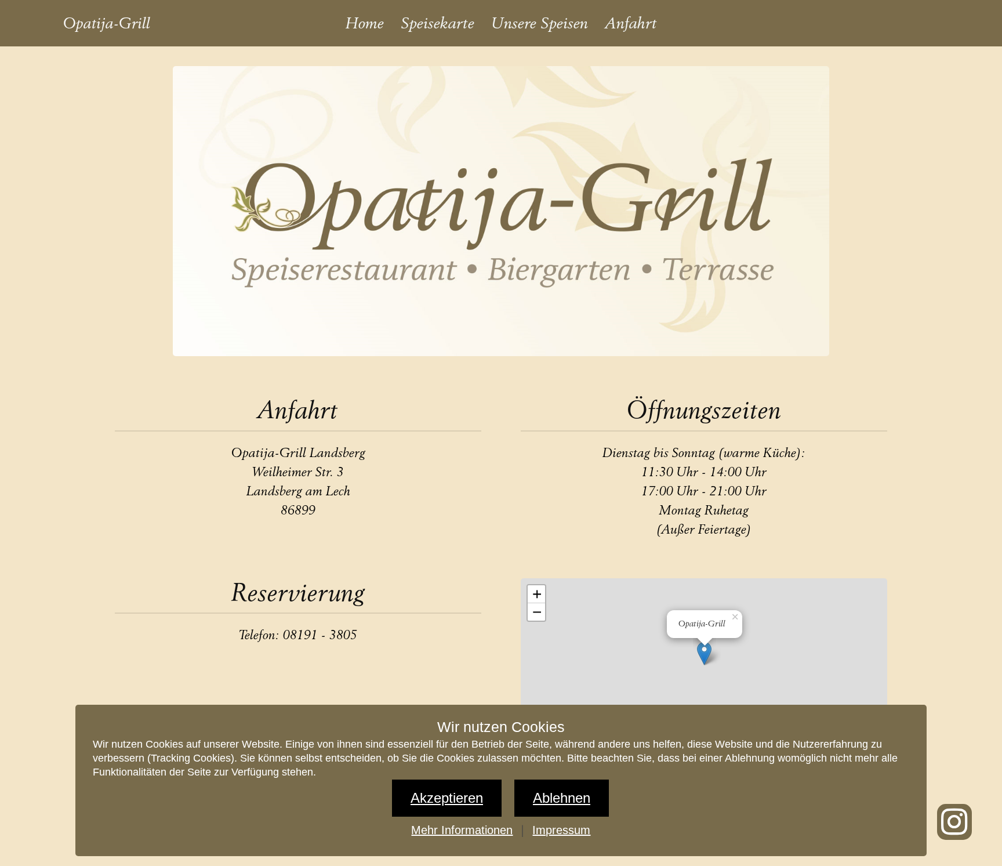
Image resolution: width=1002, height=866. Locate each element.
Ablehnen (561, 798)
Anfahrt (631, 22)
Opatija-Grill (106, 23)
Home (365, 22)
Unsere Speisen (540, 22)
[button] (735, 615)
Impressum (561, 830)
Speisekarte (437, 22)
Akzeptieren (447, 798)
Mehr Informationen (462, 830)
